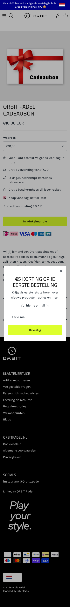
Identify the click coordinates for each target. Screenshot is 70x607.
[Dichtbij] (61, 271)
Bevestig (35, 330)
